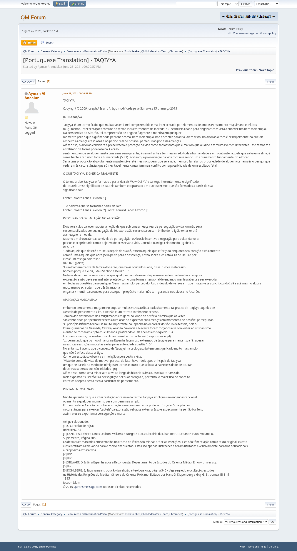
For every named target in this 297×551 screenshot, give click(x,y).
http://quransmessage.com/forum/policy (251, 33)
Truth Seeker (132, 51)
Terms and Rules (257, 546)
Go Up (26, 504)
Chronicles (175, 51)
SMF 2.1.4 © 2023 (27, 546)
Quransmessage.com (88, 487)
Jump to (217, 521)
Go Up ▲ (274, 546)
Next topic (266, 70)
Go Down (28, 81)
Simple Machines (47, 546)
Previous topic (246, 70)
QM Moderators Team (154, 51)
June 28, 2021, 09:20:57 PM (77, 93)
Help (242, 546)
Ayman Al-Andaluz (35, 95)
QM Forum (33, 17)
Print (270, 81)
